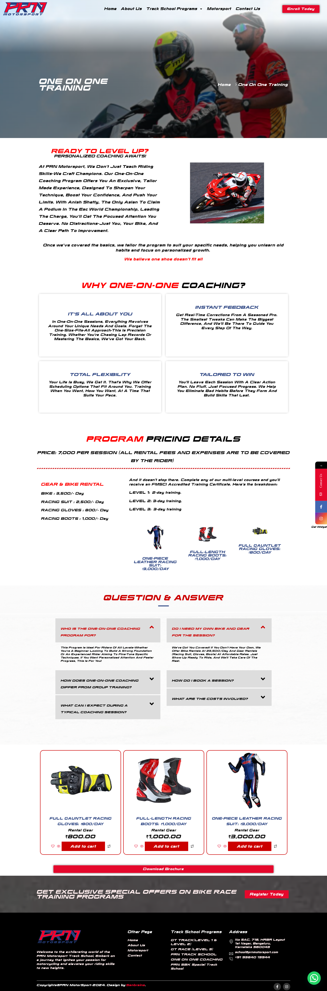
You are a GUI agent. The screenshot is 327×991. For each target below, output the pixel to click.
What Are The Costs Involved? (210, 698)
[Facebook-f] (277, 986)
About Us (131, 9)
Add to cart (83, 846)
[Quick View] (59, 846)
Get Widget (319, 527)
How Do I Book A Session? (203, 680)
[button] (107, 630)
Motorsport (219, 9)
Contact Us (248, 9)
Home (110, 9)
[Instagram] (286, 986)
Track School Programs (171, 9)
